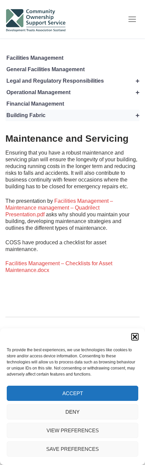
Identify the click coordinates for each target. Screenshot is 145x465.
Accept (72, 393)
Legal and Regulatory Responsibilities (73, 81)
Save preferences (72, 449)
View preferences (73, 430)
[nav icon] (132, 19)
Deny (72, 412)
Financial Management (35, 104)
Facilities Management (34, 58)
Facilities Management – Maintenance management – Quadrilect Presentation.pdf (59, 207)
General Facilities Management (45, 69)
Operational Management (73, 92)
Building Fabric (73, 115)
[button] (135, 336)
